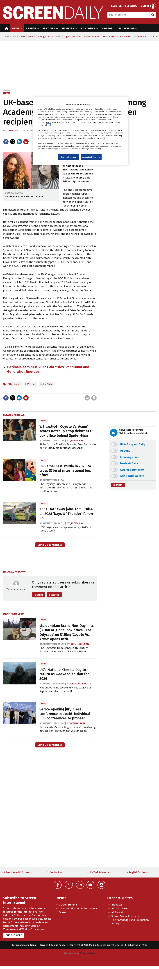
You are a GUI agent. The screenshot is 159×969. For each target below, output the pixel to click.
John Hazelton (79, 643)
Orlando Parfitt (80, 683)
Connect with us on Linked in (80, 885)
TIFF (23, 36)
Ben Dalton (77, 723)
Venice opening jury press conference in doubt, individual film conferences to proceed (64, 713)
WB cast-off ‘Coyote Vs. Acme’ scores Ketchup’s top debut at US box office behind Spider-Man (66, 431)
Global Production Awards (117, 36)
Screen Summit (92, 36)
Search (152, 14)
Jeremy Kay (13, 130)
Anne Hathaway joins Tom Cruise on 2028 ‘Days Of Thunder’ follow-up (66, 513)
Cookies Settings (68, 157)
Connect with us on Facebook (58, 885)
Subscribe (131, 6)
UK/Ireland (30, 384)
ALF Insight (118, 912)
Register (116, 6)
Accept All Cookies (91, 157)
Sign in (145, 6)
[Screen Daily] (53, 18)
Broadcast (117, 904)
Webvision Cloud (87, 953)
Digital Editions (138, 872)
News (6, 93)
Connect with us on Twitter (69, 884)
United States (47, 384)
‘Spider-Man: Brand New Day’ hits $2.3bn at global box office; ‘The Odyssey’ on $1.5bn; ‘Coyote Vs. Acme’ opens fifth (66, 632)
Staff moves (141, 36)
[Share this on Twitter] (12, 141)
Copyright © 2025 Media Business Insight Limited (96, 944)
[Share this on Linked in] (19, 141)
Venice (31, 36)
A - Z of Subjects (99, 872)
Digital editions (72, 36)
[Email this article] (26, 141)
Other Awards (14, 384)
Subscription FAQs (137, 944)
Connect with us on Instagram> (101, 885)
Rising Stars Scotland (49, 36)
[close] (96, 391)
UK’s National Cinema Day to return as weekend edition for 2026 (64, 674)
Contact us (56, 872)
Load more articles (50, 544)
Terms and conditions (24, 944)
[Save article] (94, 398)
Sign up (117, 484)
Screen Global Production (126, 916)
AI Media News (120, 908)
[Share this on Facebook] (6, 141)
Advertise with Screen (17, 872)
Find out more (14, 935)
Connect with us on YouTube (90, 885)
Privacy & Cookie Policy (52, 944)
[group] (127, 28)
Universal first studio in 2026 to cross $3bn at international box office (65, 470)
